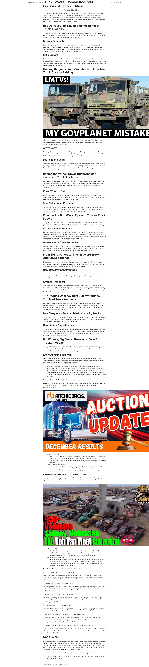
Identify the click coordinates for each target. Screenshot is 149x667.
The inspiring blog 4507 (36, 2)
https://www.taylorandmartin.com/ (54, 580)
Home (113, 2)
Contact (119, 2)
